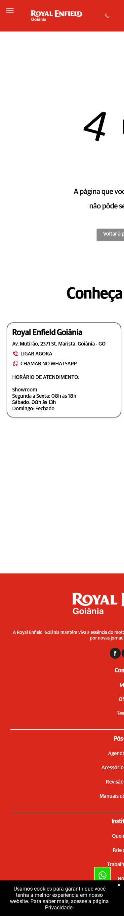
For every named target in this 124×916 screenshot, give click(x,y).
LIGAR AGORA (36, 353)
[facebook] (115, 654)
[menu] (10, 10)
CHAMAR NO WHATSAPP (49, 363)
